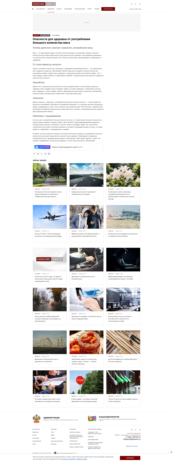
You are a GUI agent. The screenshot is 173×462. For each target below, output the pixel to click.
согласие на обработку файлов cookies (74, 459)
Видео (53, 435)
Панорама (72, 429)
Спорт (89, 9)
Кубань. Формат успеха (76, 447)
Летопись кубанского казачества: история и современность (76, 436)
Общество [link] (37, 189)
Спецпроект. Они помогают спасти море (94, 432)
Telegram (139, 4)
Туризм (96, 9)
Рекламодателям (93, 439)
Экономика (68, 9)
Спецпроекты (108, 9)
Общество (50, 9)
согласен (130, 458)
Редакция (91, 436)
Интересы (54, 444)
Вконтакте (131, 4)
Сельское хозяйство (57, 441)
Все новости (40, 9)
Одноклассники (135, 4)
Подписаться (44, 147)
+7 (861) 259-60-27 (133, 437)
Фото (52, 432)
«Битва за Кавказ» (75, 432)
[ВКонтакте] (37, 153)
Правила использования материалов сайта (95, 443)
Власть (59, 9)
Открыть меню (33, 9)
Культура (53, 429)
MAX (81, 147)
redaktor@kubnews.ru (132, 439)
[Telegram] (45, 153)
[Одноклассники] (41, 153)
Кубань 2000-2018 (74, 444)
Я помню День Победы (94, 429)
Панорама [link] (111, 189)
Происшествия (80, 9)
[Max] (48, 153)
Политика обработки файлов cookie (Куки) (94, 447)
